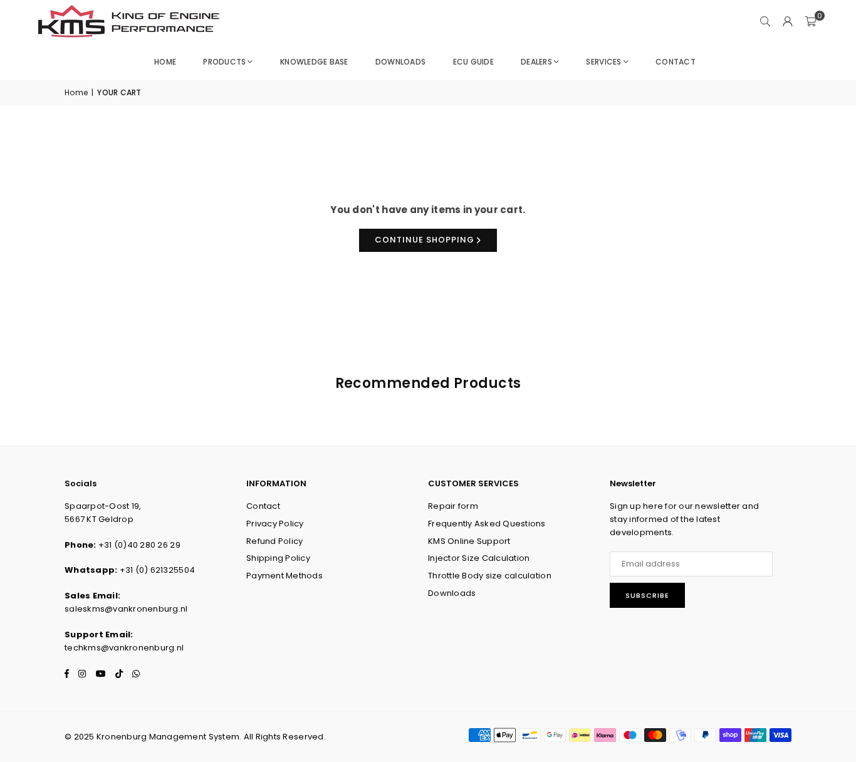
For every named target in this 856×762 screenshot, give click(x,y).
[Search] (765, 22)
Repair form (453, 506)
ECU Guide (473, 61)
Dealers (536, 61)
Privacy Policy (275, 524)
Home (165, 61)
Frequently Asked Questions (487, 524)
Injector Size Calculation (479, 558)
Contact (675, 61)
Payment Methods (284, 576)
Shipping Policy (278, 558)
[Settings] (787, 22)
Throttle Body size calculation (489, 576)
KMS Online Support (469, 541)
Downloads (400, 61)
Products (224, 61)
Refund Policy (274, 541)
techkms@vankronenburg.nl (124, 648)
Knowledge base (314, 61)
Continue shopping (426, 240)
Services (603, 61)
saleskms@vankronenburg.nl (126, 609)
